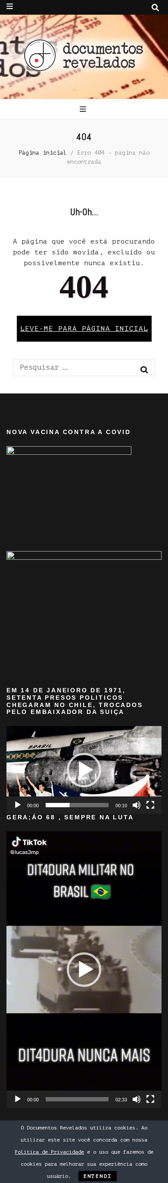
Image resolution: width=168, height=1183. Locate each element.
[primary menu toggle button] (84, 109)
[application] (84, 770)
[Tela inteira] (150, 805)
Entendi (98, 1176)
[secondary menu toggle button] (9, 6)
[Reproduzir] (17, 805)
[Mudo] (136, 805)
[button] (84, 770)
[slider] (77, 805)
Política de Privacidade (49, 1152)
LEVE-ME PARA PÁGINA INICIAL (84, 329)
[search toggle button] (155, 8)
